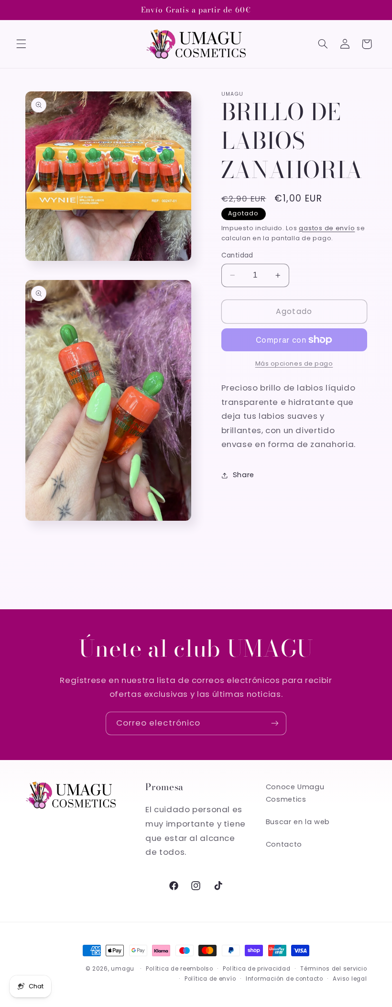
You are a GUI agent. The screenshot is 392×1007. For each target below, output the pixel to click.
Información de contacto (284, 979)
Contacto (284, 844)
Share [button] (243, 475)
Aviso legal (350, 979)
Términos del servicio (333, 969)
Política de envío (210, 979)
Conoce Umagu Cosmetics (295, 793)
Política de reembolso (179, 969)
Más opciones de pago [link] (294, 363)
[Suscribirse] (275, 723)
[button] (21, 44)
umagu (122, 969)
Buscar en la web (298, 822)
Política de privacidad (256, 969)
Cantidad (237, 255)
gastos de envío (327, 228)
